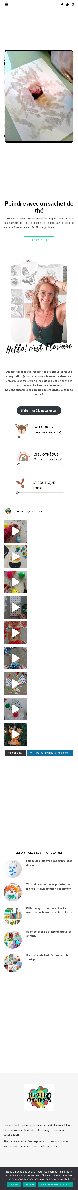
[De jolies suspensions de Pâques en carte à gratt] (15, 556)
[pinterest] (67, 4)
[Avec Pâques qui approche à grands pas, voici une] (15, 582)
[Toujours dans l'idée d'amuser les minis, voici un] (15, 632)
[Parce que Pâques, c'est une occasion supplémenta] (15, 531)
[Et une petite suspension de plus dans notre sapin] (15, 734)
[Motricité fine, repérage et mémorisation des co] (15, 607)
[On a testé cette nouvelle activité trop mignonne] (15, 658)
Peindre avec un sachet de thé (39, 207)
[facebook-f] (62, 4)
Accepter (14, 1184)
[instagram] (73, 4)
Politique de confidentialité (55, 1184)
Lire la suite (39, 240)
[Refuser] (73, 1178)
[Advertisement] (39, 172)
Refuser (29, 1184)
